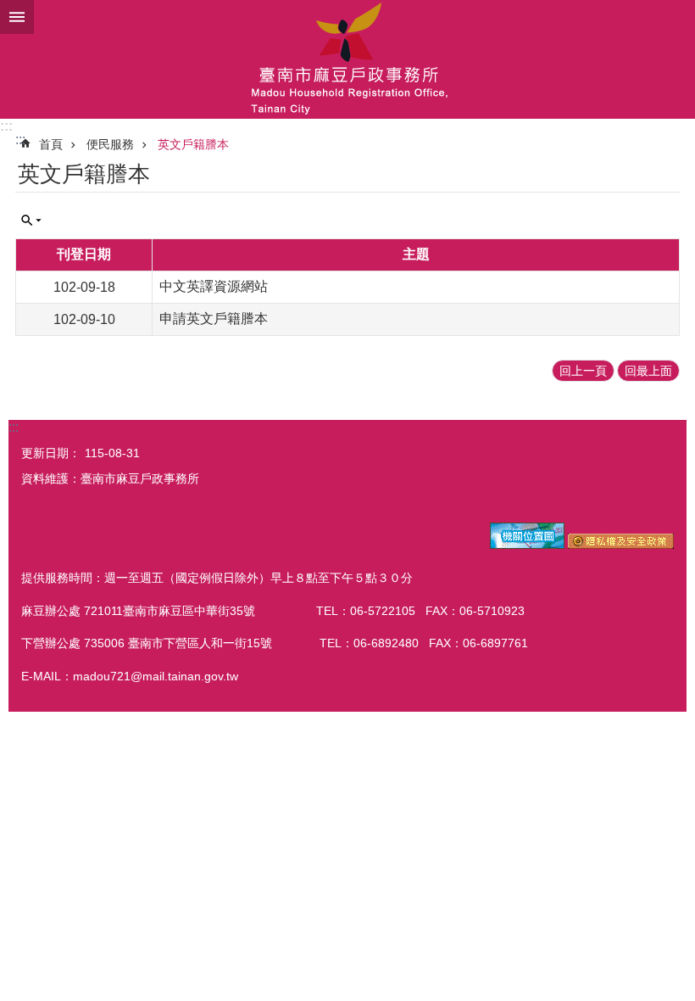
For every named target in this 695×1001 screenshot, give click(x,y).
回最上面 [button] (648, 370)
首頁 (51, 144)
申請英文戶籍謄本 (213, 318)
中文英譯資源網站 (213, 286)
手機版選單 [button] (17, 17)
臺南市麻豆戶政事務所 (347, 59)
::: (6, 126)
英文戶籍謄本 (193, 144)
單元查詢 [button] (31, 220)
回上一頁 (583, 370)
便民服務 (110, 144)
